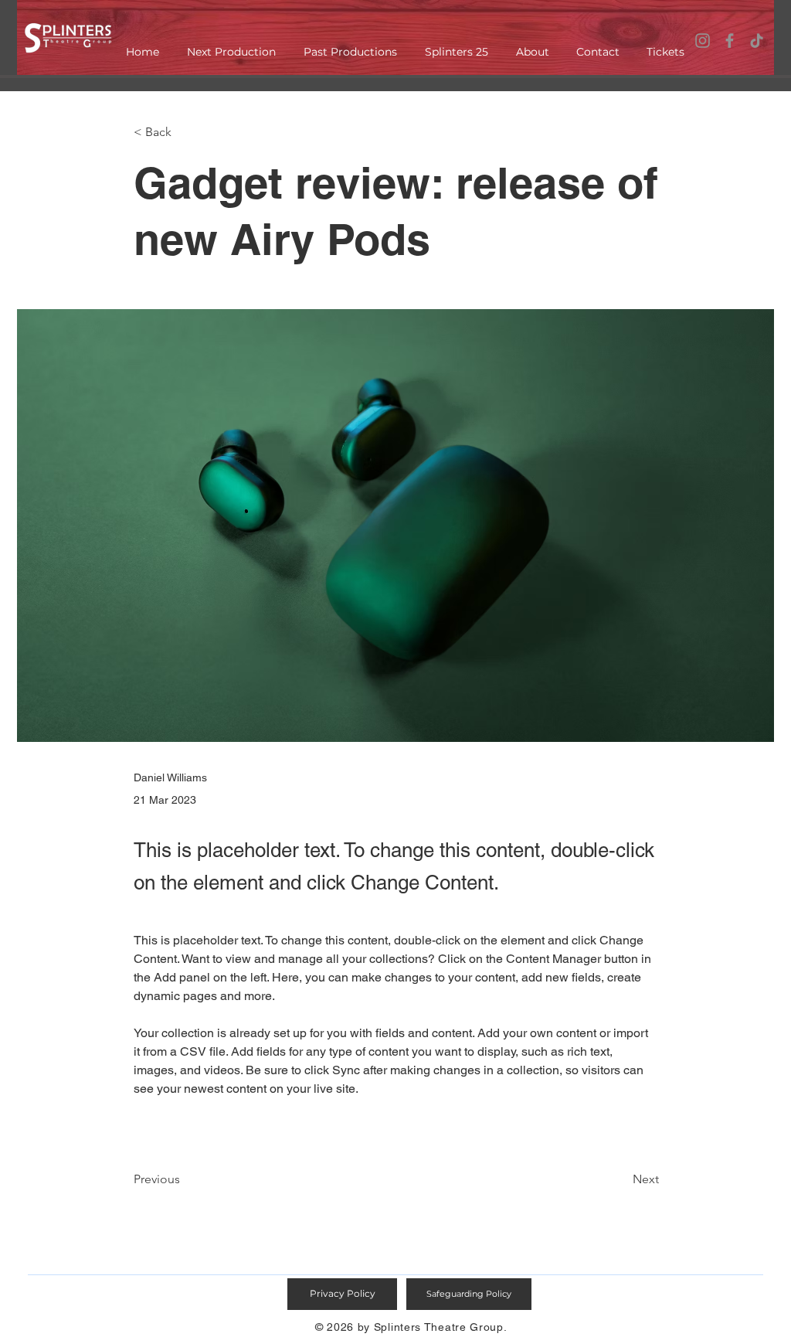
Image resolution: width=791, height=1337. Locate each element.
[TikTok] (756, 40)
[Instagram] (702, 40)
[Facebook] (729, 40)
